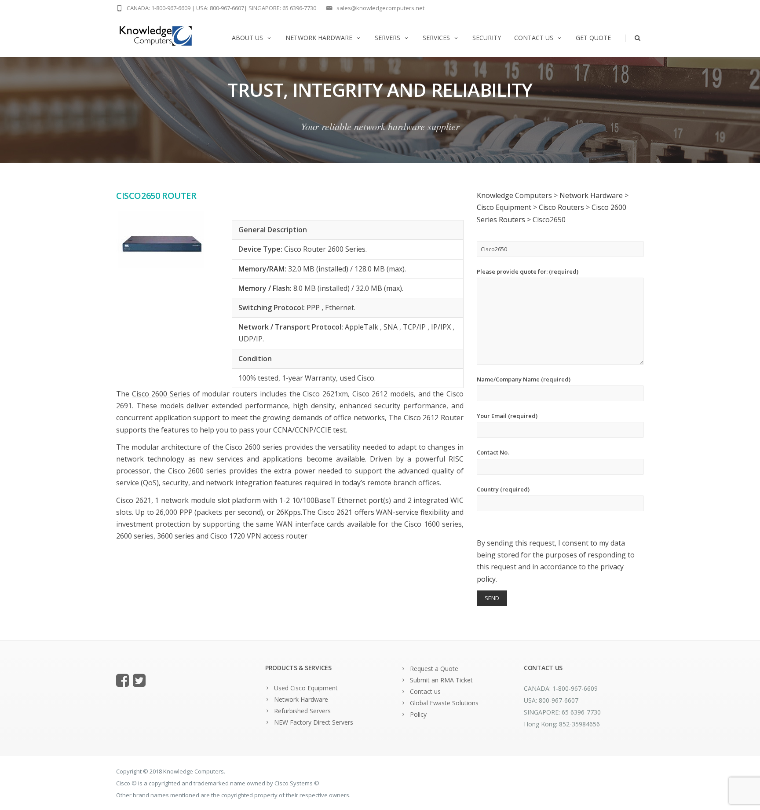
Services (436, 37)
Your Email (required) (507, 416)
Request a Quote (434, 668)
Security (486, 37)
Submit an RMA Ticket (441, 680)
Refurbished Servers (302, 711)
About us (247, 37)
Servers (387, 37)
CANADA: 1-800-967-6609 (158, 8)
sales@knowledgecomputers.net (380, 8)
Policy (418, 714)
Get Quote (593, 37)
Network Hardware (318, 37)
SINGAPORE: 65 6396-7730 (282, 8)
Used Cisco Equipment (306, 688)
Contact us (533, 37)
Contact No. (493, 452)
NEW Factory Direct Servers (313, 722)
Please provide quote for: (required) (527, 271)
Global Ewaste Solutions (444, 703)
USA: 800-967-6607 (220, 8)
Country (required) (503, 489)
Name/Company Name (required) (523, 379)
